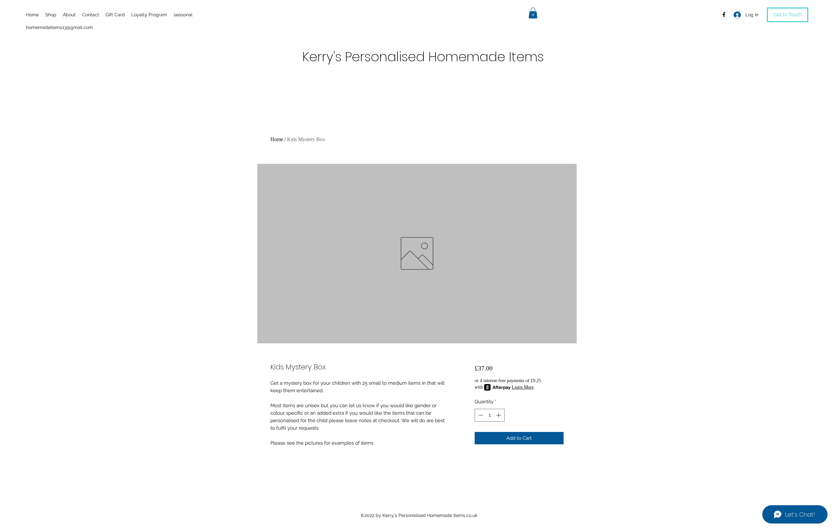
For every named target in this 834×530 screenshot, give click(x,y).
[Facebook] (724, 14)
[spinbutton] (489, 415)
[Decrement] (480, 415)
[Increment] (499, 415)
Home (276, 139)
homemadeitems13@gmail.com (59, 27)
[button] (533, 12)
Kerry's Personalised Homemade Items (423, 57)
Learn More (523, 387)
